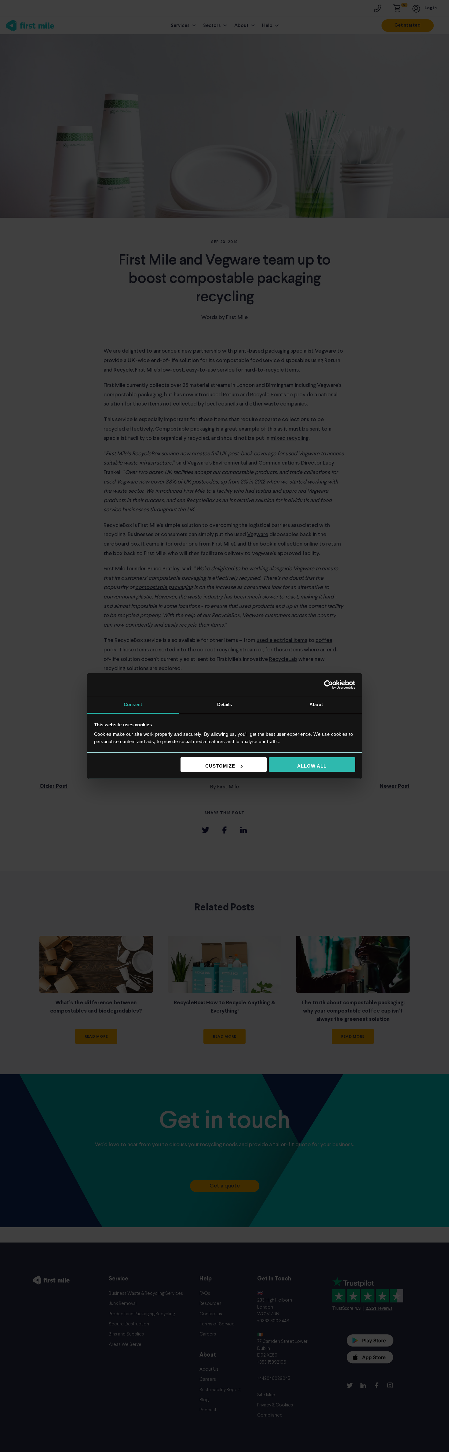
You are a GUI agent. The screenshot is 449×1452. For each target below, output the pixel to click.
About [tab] (316, 704)
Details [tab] (224, 704)
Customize (220, 766)
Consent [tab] (133, 704)
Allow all (312, 766)
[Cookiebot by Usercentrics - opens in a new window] (328, 684)
